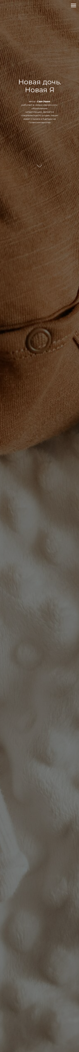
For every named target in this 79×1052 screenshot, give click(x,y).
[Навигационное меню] (73, 5)
